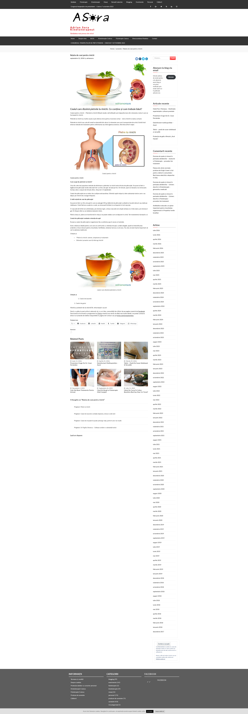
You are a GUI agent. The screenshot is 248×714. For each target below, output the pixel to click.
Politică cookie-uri (160, 659)
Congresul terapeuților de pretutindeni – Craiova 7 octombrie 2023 (92, 6)
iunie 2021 (156, 449)
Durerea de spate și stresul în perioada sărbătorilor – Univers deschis (163, 184)
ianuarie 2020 (157, 520)
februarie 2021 (158, 467)
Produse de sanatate (78, 695)
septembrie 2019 (158, 538)
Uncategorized (113, 705)
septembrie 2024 (158, 306)
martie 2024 (157, 315)
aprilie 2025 (157, 279)
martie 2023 (157, 360)
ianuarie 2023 (157, 368)
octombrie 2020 (158, 484)
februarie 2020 (158, 516)
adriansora (90, 58)
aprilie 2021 (157, 458)
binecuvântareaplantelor (125, 315)
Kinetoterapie (95, 2)
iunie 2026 (156, 235)
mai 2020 (156, 502)
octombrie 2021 (158, 431)
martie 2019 (157, 565)
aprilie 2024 (157, 310)
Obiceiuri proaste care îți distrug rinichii (89, 240)
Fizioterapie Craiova (122, 38)
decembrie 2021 (158, 422)
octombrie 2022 (158, 377)
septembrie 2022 (158, 382)
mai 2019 (156, 556)
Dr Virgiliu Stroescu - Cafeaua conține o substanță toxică (98, 427)
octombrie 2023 (158, 337)
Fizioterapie (83, 2)
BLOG (92, 38)
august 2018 (157, 596)
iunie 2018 (156, 605)
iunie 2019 (156, 551)
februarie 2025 (158, 288)
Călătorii (159, 2)
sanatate (111, 701)
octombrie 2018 (158, 587)
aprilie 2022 (157, 404)
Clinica (99, 313)
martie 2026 (157, 244)
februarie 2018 (158, 623)
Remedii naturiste (116, 2)
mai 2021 (156, 453)
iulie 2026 (156, 230)
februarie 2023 (158, 364)
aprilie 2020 (157, 507)
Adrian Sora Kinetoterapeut (82, 28)
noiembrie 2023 (158, 333)
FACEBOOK (150, 674)
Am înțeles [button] (149, 711)
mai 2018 (156, 609)
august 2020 (157, 493)
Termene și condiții (77, 679)
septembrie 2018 (158, 591)
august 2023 (157, 342)
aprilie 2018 (157, 614)
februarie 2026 (158, 248)
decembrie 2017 (158, 631)
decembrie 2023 (158, 328)
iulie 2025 (156, 270)
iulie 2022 (156, 391)
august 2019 (157, 542)
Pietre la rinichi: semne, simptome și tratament (92, 237)
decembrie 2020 (158, 475)
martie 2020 (157, 511)
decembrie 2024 (158, 293)
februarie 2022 (158, 413)
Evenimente (139, 2)
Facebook (141, 311)
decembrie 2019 (158, 524)
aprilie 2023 (157, 355)
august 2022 (157, 386)
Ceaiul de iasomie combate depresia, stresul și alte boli (98, 414)
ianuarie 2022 (157, 417)
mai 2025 (156, 275)
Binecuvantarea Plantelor (140, 38)
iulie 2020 (156, 498)
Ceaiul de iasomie (85, 298)
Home (73, 38)
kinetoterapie (113, 689)
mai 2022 (156, 400)
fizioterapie (112, 685)
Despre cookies (76, 682)
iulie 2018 (156, 600)
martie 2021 (157, 462)
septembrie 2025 (158, 266)
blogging (111, 679)
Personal (150, 2)
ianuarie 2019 (157, 574)
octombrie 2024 (158, 302)
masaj (110, 692)
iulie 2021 (156, 444)
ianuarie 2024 (157, 324)
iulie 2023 (156, 346)
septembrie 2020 (158, 489)
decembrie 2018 (158, 578)
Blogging (129, 2)
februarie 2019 (158, 569)
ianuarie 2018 (157, 627)
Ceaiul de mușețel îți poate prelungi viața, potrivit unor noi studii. (101, 420)
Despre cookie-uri (159, 711)
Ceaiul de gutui (81, 303)
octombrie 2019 (158, 533)
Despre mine (82, 38)
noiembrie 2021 (158, 426)
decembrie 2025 (158, 253)
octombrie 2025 (158, 261)
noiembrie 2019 (158, 529)
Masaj (106, 2)
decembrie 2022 (158, 373)
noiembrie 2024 (158, 297)
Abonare (171, 77)
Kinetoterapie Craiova (105, 38)
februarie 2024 (158, 319)
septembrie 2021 (158, 435)
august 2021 (157, 440)
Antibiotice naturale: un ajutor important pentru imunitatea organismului (163, 208)
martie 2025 (157, 284)
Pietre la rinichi (85, 407)
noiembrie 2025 (158, 257)
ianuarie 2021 (157, 471)
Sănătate (73, 2)
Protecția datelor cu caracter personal (83, 685)
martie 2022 (157, 409)
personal (111, 695)
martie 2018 (157, 618)
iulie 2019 (156, 547)
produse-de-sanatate (115, 698)
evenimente (112, 682)
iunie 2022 (156, 395)
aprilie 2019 (157, 560)
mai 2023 (156, 351)
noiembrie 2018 (158, 582)
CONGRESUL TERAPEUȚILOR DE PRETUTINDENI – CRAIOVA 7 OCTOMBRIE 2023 (98, 43)
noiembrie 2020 (158, 480)
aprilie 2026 (157, 239)
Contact (154, 38)
